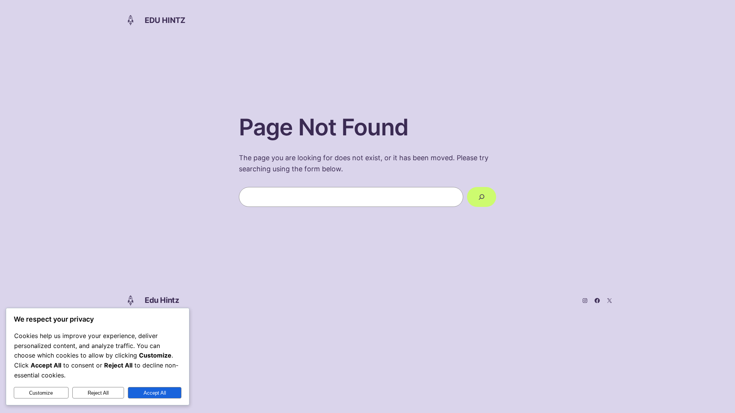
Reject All (98, 393)
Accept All (155, 393)
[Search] (481, 197)
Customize (41, 393)
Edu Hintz (165, 20)
